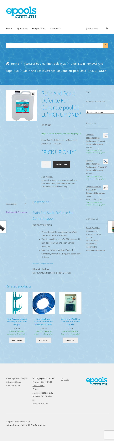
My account (22, 28)
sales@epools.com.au (95, 250)
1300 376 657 (38, 385)
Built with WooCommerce (33, 425)
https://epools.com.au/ (44, 378)
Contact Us (55, 28)
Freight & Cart (39, 28)
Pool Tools (50, 183)
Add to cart (61, 164)
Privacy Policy (12, 425)
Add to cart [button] (17, 340)
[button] (33, 94)
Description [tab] (11, 203)
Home (9, 28)
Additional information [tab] (17, 212)
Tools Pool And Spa (60, 186)
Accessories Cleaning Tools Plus (45, 64)
